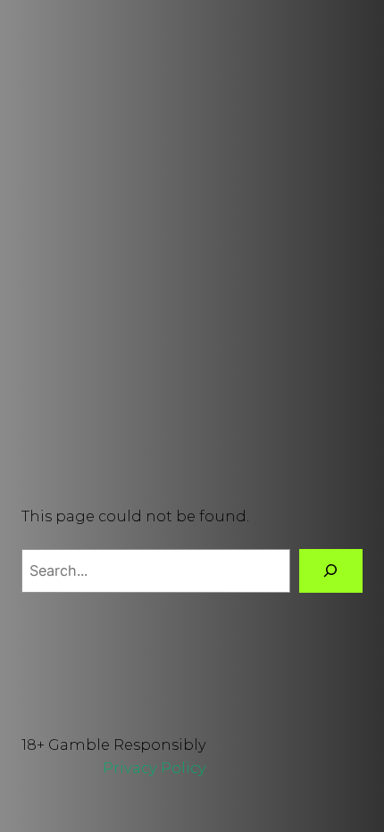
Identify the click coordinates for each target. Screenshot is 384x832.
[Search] (331, 571)
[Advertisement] (192, 265)
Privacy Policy (154, 768)
